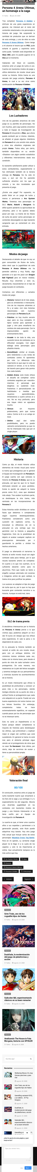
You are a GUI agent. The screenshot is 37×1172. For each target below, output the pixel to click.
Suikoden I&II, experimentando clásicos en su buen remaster (18, 999)
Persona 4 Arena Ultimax (13, 42)
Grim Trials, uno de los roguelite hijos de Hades (15, 915)
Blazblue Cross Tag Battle (23, 838)
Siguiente (27, 879)
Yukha (6, 16)
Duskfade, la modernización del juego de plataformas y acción (17, 957)
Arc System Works (12, 859)
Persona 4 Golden (24, 21)
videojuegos (27, 871)
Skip (21, 1168)
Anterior (9, 879)
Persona (8, 863)
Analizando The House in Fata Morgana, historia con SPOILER (18, 1039)
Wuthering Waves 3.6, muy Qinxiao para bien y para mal (24, 1075)
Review (7, 910)
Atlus (25, 859)
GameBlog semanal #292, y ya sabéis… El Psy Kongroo (23, 1098)
